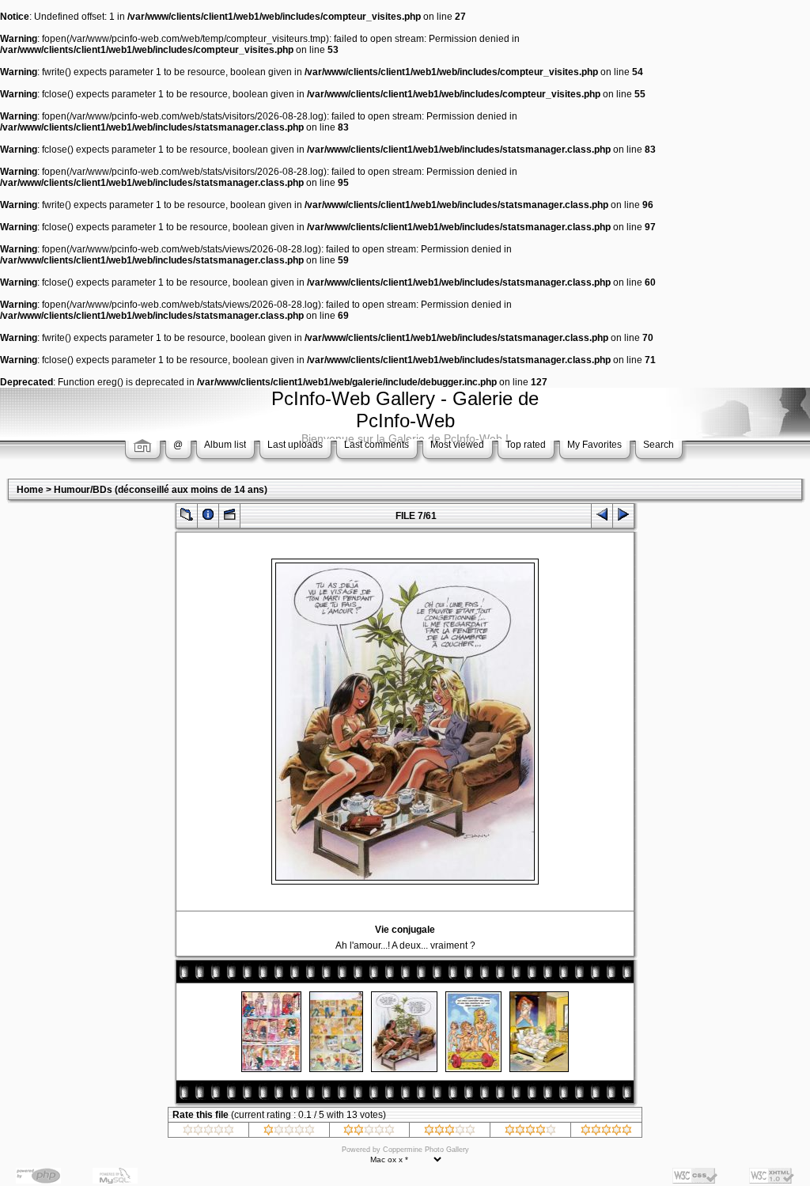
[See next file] (623, 518)
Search (658, 444)
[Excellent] (530, 1132)
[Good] (449, 1132)
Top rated (525, 444)
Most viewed (457, 444)
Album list (225, 444)
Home (30, 489)
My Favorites (594, 444)
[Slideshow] (229, 518)
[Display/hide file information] (208, 518)
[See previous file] (602, 518)
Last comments (376, 444)
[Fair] (369, 1132)
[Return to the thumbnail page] (186, 518)
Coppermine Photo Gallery (426, 1150)
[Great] (606, 1132)
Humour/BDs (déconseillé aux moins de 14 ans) (160, 489)
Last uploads (295, 444)
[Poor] (289, 1132)
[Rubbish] (208, 1132)
